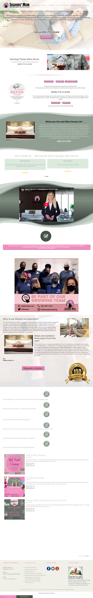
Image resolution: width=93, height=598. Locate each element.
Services (44, 5)
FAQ (57, 5)
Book (72, 20)
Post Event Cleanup (36, 455)
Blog (60, 5)
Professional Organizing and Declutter (35, 575)
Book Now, (60, 81)
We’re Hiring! (85, 5)
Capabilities (52, 5)
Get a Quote (66, 5)
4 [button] (48, 176)
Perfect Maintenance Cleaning (33, 573)
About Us (37, 5)
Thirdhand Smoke (35, 478)
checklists (50, 136)
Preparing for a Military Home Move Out (46, 500)
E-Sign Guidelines (71, 81)
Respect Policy (70, 589)
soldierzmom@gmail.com (10, 579)
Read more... (30, 464)
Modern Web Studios (49, 593)
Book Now (78, 5)
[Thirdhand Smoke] (14, 496)
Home (32, 5)
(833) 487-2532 (24, 596)
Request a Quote (33, 368)
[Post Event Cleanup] (14, 473)
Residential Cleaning (30, 567)
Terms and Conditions (59, 589)
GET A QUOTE (8, 596)
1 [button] (44, 176)
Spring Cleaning (29, 571)
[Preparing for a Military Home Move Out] (14, 518)
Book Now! (46, 37)
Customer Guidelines (70, 138)
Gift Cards (72, 5)
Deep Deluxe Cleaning (31, 569)
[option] (25, 167)
